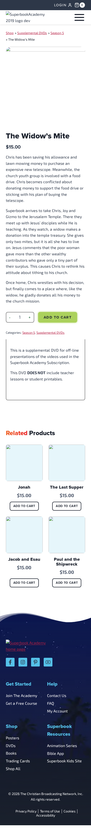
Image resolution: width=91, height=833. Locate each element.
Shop (10, 33)
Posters (12, 737)
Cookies (69, 811)
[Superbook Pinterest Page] (35, 662)
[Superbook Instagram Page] (22, 662)
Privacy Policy (26, 811)
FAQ (50, 703)
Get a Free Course (21, 703)
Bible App (55, 753)
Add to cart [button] (24, 506)
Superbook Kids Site (64, 760)
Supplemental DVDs (32, 33)
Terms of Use (50, 811)
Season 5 (57, 33)
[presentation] (24, 463)
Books (11, 753)
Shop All (13, 768)
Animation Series (62, 745)
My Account (57, 710)
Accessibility (45, 815)
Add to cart (58, 317)
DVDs (11, 745)
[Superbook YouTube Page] (48, 662)
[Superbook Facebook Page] (10, 662)
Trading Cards (18, 760)
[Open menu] (78, 17)
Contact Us (56, 695)
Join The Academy (21, 695)
